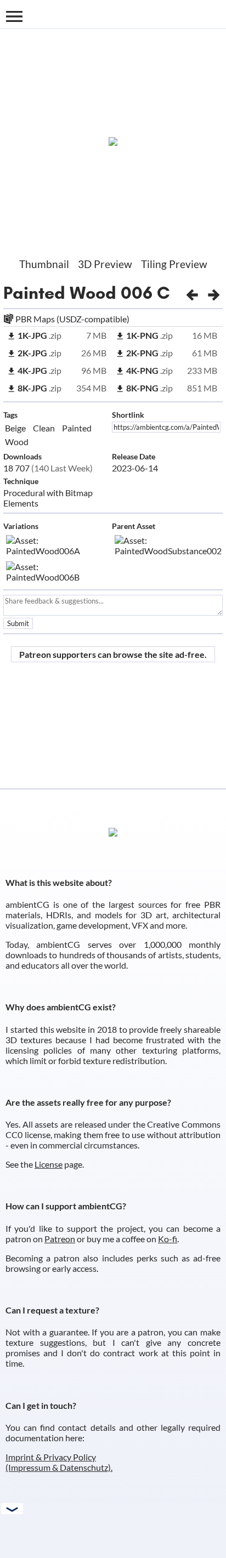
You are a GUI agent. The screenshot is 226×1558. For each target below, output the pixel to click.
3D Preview (105, 264)
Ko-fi (167, 1238)
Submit (18, 623)
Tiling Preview (174, 264)
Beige (15, 428)
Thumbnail (44, 264)
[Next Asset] (214, 292)
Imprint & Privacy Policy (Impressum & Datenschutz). (58, 1462)
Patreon (59, 1238)
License (49, 1164)
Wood (17, 441)
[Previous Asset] (192, 292)
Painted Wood (59, 292)
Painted (77, 428)
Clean (44, 428)
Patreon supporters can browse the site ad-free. (113, 654)
